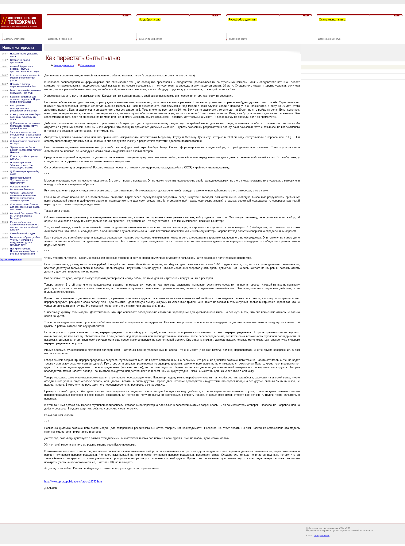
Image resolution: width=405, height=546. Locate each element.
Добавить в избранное (60, 39)
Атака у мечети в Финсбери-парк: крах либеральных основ (25, 117)
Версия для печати (64, 65)
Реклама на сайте (237, 39)
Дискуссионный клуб (329, 39)
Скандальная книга (332, 19)
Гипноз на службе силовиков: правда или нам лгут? (25, 91)
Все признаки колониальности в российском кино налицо (23, 108)
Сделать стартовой (14, 39)
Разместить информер (150, 39)
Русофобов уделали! (242, 19)
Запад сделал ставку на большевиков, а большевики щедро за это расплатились (25, 134)
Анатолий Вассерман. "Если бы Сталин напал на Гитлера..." (25, 215)
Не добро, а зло (150, 19)
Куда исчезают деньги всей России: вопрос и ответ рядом (24, 77)
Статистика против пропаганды (20, 61)
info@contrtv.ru (321, 535)
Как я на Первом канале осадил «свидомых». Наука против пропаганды (25, 99)
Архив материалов (11, 259)
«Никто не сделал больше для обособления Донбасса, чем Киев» (25, 207)
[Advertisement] (121, 508)
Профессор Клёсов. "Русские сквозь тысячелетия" (20, 180)
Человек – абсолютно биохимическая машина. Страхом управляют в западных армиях (23, 197)
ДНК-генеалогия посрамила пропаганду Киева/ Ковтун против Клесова (25, 126)
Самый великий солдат (22, 233)
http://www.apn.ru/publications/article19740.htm (73, 481)
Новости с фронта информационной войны (23, 85)
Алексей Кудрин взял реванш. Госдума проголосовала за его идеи (24, 69)
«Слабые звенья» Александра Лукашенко (22, 187)
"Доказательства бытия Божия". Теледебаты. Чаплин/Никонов (26, 150)
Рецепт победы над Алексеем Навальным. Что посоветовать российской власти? (24, 226)
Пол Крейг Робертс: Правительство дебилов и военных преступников (24, 251)
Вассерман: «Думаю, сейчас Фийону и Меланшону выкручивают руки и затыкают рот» (25, 241)
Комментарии (87, 65)
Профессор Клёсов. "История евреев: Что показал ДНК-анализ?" (22, 165)
